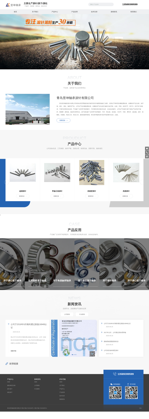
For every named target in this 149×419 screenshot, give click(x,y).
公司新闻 (36, 385)
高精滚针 (91, 191)
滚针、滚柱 (126, 191)
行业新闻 (36, 389)
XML (140, 408)
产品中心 (55, 12)
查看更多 (22, 196)
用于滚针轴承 (84, 280)
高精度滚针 (57, 191)
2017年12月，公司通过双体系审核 (115, 332)
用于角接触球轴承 (37, 280)
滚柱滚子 (9, 392)
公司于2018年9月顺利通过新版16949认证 (29, 326)
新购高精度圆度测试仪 (111, 341)
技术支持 (94, 12)
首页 (15, 12)
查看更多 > (63, 120)
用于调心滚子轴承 (112, 280)
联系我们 (134, 12)
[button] (70, 64)
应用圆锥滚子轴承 (12, 280)
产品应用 (74, 12)
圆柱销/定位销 (11, 385)
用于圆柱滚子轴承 (62, 280)
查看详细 (14, 351)
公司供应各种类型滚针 (111, 350)
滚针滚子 (9, 389)
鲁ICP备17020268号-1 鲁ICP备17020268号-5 (34, 408)
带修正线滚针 (23, 191)
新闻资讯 (114, 12)
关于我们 (35, 12)
